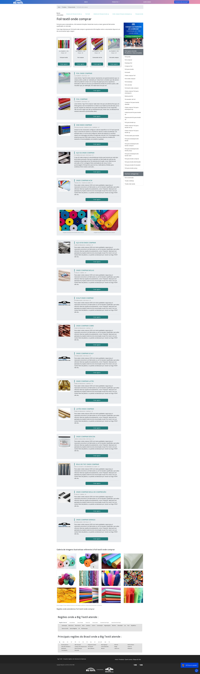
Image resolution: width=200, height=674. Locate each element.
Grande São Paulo (104, 622)
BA (91, 642)
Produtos (115, 2)
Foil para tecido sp (130, 122)
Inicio (86, 2)
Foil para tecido (139, 14)
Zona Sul (88, 622)
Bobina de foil (129, 96)
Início (116, 659)
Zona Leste (95, 622)
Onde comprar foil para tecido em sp (131, 126)
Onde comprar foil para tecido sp (131, 131)
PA (109, 642)
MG (63, 642)
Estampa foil (128, 63)
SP (71, 642)
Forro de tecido (129, 178)
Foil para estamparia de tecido (132, 139)
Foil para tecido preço (131, 168)
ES (67, 642)
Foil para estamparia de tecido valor (132, 154)
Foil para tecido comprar (132, 159)
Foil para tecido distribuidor (133, 162)
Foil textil (87, 14)
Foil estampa (128, 82)
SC (79, 642)
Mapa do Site (137, 659)
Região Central (63, 622)
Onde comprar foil (130, 75)
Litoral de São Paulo (116, 622)
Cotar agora (63, 64)
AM (105, 642)
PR (75, 642)
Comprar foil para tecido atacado (132, 103)
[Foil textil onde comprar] (64, 44)
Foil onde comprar (130, 78)
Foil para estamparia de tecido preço (132, 149)
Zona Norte (72, 622)
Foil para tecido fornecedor (133, 165)
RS (83, 642)
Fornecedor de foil (130, 99)
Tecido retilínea (129, 181)
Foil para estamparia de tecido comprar (132, 144)
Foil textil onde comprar (132, 88)
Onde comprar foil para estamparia (131, 92)
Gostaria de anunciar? (181, 2)
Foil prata (127, 57)
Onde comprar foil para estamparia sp (122, 14)
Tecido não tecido (130, 184)
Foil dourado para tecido (132, 135)
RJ (59, 642)
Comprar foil (128, 66)
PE (87, 642)
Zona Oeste (80, 622)
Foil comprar (128, 60)
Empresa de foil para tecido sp (74, 14)
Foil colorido (128, 85)
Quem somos (147, 2)
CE (94, 642)
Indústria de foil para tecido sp (101, 14)
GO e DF (100, 642)
